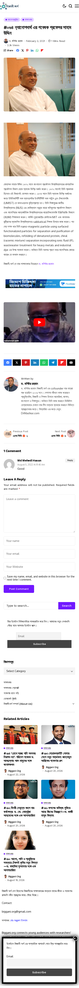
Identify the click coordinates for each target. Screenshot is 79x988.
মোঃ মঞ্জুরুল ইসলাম (18, 920)
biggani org (14, 771)
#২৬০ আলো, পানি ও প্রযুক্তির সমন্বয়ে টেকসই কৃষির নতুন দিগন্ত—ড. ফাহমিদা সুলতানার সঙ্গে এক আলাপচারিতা (20, 864)
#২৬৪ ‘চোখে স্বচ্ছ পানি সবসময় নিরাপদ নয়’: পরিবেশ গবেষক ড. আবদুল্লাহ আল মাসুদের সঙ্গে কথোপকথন (20, 759)
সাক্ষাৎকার (7, 682)
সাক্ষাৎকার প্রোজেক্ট (11, 687)
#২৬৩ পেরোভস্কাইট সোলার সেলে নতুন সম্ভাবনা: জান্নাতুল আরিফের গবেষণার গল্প (56, 757)
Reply (70, 460)
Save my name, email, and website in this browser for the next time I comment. (41, 578)
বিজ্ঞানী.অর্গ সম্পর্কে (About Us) (18, 703)
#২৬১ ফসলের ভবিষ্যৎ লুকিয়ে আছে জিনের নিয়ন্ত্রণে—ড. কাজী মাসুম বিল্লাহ (57, 811)
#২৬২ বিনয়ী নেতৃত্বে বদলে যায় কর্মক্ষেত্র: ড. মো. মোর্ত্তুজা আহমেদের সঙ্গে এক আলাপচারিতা (19, 811)
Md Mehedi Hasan (29, 460)
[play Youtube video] (39, 322)
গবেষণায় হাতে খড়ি (11, 693)
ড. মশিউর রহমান (16, 40)
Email (10, 956)
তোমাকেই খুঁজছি (10, 698)
